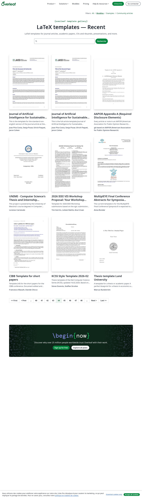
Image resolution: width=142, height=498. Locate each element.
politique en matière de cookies (66, 495)
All (93, 13)
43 (53, 300)
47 (76, 300)
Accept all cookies (131, 494)
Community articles (125, 13)
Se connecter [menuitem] (133, 4)
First (14, 300)
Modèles (100, 13)
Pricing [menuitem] (86, 4)
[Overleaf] (8, 4)
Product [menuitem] (50, 4)
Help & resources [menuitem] (100, 4)
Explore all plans (80, 347)
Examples (110, 13)
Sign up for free (61, 347)
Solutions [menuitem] (63, 4)
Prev (23, 300)
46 (70, 300)
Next (94, 300)
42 (47, 300)
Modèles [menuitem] (75, 4)
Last (104, 300)
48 (81, 300)
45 (64, 300)
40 (36, 300)
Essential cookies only (114, 494)
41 (42, 300)
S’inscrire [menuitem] (118, 4)
